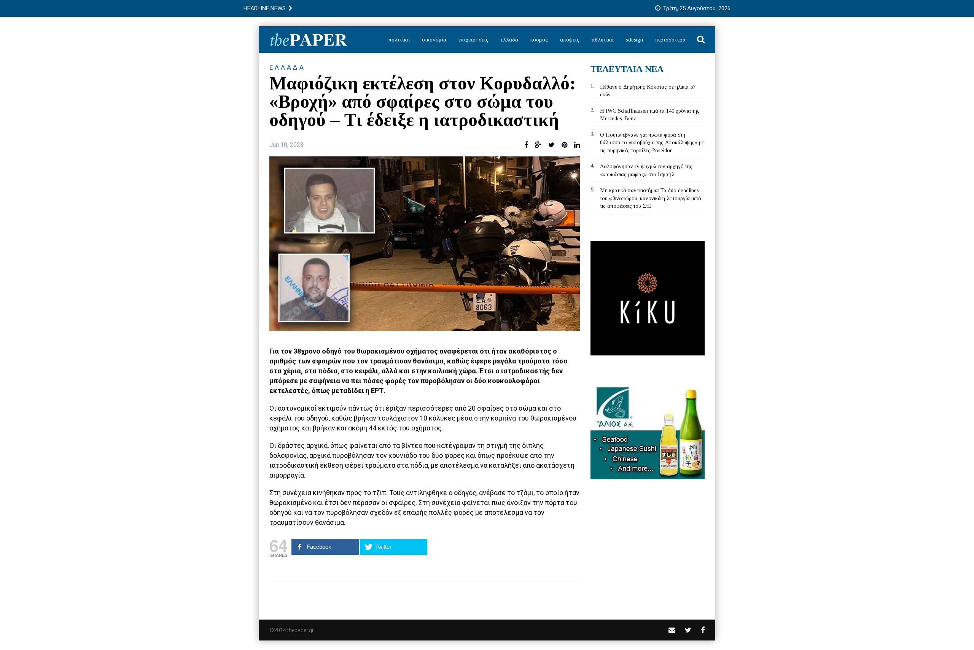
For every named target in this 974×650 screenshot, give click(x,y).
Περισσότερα (670, 40)
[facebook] (703, 630)
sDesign (634, 40)
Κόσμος (539, 40)
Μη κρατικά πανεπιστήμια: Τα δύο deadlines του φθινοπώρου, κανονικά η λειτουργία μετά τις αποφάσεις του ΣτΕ (650, 198)
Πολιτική (399, 40)
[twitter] (688, 630)
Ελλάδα (509, 40)
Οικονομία (434, 40)
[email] (671, 630)
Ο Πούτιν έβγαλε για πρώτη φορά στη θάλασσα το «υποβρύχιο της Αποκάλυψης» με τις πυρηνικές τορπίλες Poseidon (652, 142)
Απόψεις (569, 40)
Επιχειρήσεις (473, 40)
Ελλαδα (287, 67)
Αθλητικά (603, 40)
